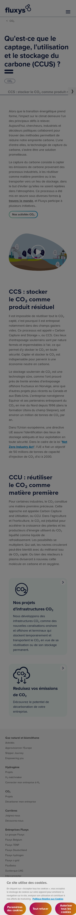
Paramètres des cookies (15, 908)
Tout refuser (40, 909)
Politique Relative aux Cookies (48, 899)
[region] (38, 896)
